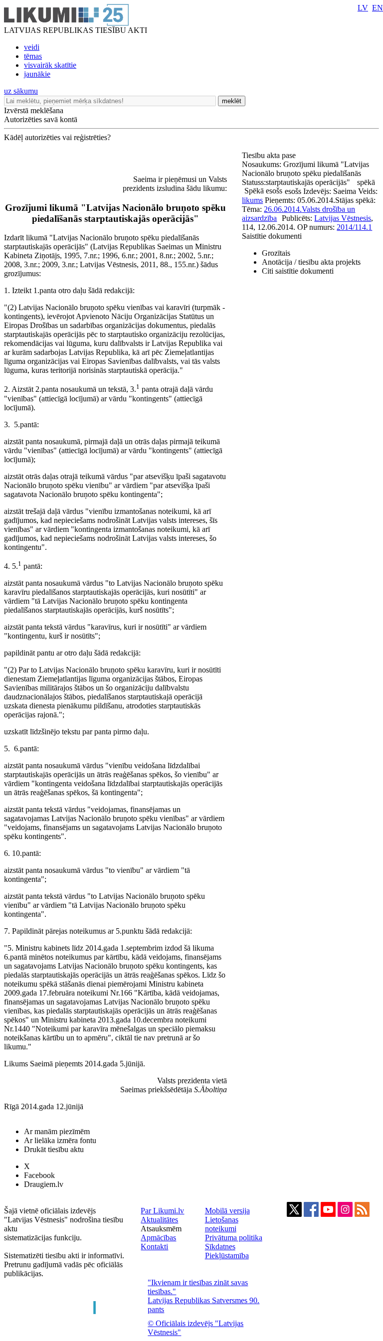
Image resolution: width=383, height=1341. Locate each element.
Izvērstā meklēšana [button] (33, 110)
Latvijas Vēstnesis (342, 218)
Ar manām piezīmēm (57, 1131)
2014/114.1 (354, 227)
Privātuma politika (233, 1237)
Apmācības (158, 1237)
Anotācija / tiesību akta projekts (311, 262)
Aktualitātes (159, 1219)
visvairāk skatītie (50, 65)
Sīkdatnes (220, 1246)
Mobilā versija (227, 1210)
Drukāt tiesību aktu (54, 1149)
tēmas (33, 56)
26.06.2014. (283, 209)
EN (377, 7)
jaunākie (37, 74)
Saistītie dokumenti (272, 236)
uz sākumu (21, 91)
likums (252, 200)
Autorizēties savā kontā (40, 119)
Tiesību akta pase (270, 155)
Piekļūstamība (227, 1255)
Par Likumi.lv (162, 1210)
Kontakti (154, 1246)
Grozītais (276, 253)
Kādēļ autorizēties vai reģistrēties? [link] (57, 137)
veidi (31, 47)
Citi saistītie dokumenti (298, 271)
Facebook (39, 1175)
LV (363, 7)
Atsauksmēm (161, 1228)
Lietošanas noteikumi (221, 1224)
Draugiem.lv (43, 1184)
